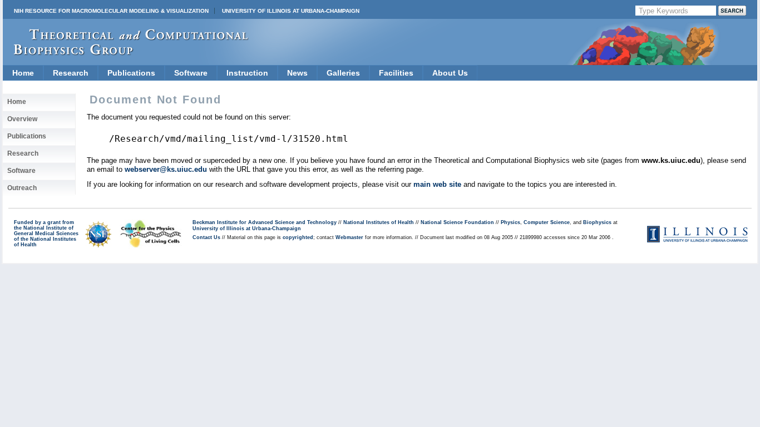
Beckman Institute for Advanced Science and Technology (265, 222)
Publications (131, 72)
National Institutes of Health (378, 222)
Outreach (22, 188)
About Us (450, 72)
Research (70, 72)
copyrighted (298, 237)
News (297, 72)
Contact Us (206, 237)
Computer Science (547, 222)
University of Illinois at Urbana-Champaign (290, 11)
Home (23, 72)
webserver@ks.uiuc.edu (166, 169)
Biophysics (597, 222)
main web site (437, 184)
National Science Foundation (457, 222)
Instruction (247, 72)
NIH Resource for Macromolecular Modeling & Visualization (111, 11)
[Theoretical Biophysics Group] (126, 52)
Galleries (343, 72)
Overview (22, 119)
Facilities (396, 72)
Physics (510, 222)
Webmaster (349, 237)
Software (191, 72)
